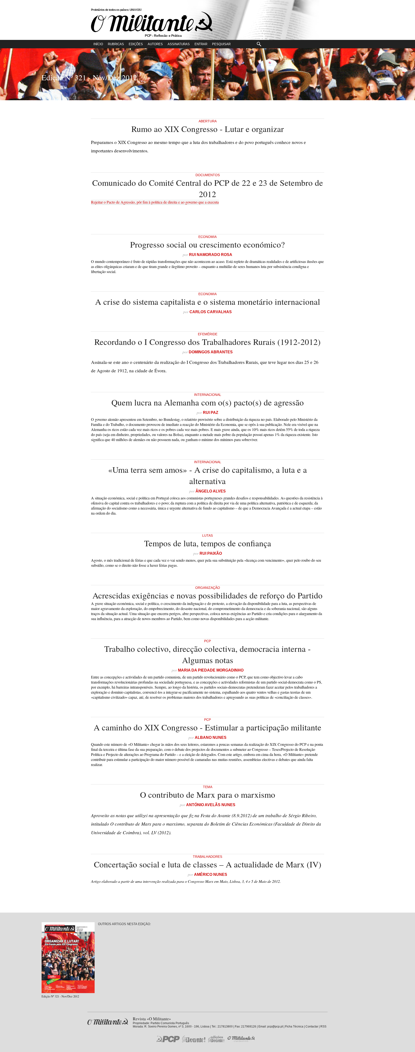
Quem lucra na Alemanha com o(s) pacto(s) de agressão (207, 402)
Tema (207, 787)
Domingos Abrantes (211, 352)
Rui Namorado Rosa (210, 255)
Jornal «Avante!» (193, 1038)
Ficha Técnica (294, 1026)
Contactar (311, 1026)
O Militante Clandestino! (241, 1038)
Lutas (207, 535)
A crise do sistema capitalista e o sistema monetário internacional (207, 301)
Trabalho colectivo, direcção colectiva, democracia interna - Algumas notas (207, 654)
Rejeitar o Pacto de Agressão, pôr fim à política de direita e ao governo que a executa (155, 202)
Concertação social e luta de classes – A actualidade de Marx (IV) (207, 864)
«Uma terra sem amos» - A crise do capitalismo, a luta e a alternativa (207, 475)
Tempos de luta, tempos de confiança (207, 543)
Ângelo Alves (210, 491)
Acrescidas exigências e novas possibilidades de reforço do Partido (207, 595)
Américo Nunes (210, 874)
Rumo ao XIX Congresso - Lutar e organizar (207, 128)
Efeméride (207, 334)
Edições (136, 44)
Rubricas (116, 44)
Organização (207, 588)
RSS (323, 1026)
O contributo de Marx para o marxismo (207, 794)
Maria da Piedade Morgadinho (211, 670)
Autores (155, 44)
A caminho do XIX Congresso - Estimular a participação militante (207, 727)
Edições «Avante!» (216, 1038)
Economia (207, 237)
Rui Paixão (211, 553)
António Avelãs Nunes (210, 805)
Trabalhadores (207, 857)
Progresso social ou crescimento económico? (207, 244)
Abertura (208, 121)
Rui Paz (210, 413)
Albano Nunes (210, 737)
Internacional (207, 395)
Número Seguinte (6, 77)
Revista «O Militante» (107, 1021)
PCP (207, 641)
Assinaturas (179, 44)
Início (98, 44)
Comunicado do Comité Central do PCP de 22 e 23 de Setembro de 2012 (207, 188)
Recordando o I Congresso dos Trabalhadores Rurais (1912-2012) (207, 341)
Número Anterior (408, 77)
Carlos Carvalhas (210, 312)
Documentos (207, 175)
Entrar (201, 44)
